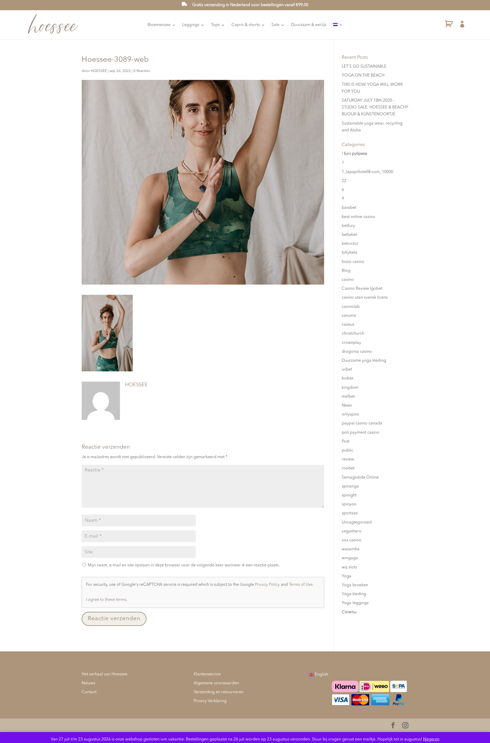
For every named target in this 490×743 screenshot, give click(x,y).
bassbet (349, 208)
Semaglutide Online (360, 478)
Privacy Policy (267, 585)
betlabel (349, 235)
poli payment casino (360, 433)
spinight (349, 495)
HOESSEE (99, 71)
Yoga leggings (355, 603)
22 (344, 181)
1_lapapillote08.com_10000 (367, 172)
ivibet (347, 370)
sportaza (350, 513)
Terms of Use (301, 585)
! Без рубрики (354, 154)
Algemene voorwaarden (216, 683)
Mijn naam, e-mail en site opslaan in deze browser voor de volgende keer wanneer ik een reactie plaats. (184, 565)
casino (348, 280)
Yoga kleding (354, 594)
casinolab (351, 307)
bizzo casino (353, 262)
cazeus (348, 325)
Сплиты (349, 612)
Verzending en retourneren (218, 692)
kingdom (350, 388)
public (347, 450)
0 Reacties (141, 71)
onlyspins (350, 414)
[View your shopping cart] (449, 25)
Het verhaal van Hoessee (104, 674)
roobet (348, 468)
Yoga (346, 576)
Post (345, 442)
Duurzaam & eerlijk (308, 25)
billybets (349, 253)
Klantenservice (207, 674)
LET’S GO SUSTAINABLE (364, 67)
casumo (349, 316)
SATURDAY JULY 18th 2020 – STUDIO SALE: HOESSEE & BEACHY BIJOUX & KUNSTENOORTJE (375, 107)
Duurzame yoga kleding (364, 361)
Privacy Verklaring (210, 701)
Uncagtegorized (357, 522)
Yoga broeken (355, 585)
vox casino (351, 540)
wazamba (351, 549)
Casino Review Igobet (362, 289)
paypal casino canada (362, 423)
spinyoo (349, 504)
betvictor (350, 244)
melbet (348, 397)
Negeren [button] (431, 739)
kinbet (347, 378)
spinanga (350, 486)
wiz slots (349, 567)
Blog (346, 271)
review (348, 459)
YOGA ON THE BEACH (363, 76)
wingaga (350, 558)
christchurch (353, 334)
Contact (89, 692)
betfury (348, 226)
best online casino (358, 217)
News (347, 406)
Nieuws (88, 683)
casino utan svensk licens (365, 298)
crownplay (351, 343)
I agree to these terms (106, 600)
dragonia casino (357, 352)
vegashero (351, 531)
